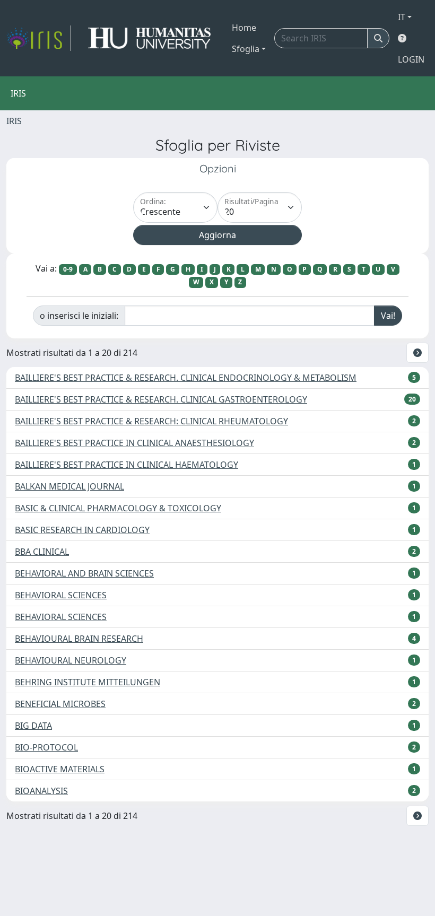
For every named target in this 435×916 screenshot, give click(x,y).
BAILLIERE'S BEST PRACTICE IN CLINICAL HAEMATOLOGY (126, 464)
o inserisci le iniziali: (79, 315)
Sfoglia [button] (245, 49)
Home (244, 27)
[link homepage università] (149, 38)
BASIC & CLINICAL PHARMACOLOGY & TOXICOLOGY (118, 508)
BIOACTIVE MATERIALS (60, 769)
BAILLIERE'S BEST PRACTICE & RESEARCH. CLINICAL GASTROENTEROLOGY (161, 399)
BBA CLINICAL (42, 551)
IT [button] (401, 17)
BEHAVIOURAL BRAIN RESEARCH (79, 638)
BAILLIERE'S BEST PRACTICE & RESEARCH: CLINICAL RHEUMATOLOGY (151, 421)
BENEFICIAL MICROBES (60, 704)
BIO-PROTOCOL (46, 747)
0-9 (68, 269)
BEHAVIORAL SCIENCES (61, 595)
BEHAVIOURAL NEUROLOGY (70, 660)
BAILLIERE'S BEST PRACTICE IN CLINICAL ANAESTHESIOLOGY (134, 443)
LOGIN (411, 59)
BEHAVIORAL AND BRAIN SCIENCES (84, 573)
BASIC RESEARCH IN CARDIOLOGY (82, 530)
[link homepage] (38, 38)
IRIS (14, 121)
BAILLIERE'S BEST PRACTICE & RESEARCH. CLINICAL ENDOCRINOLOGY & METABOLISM (185, 377)
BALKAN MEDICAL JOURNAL (69, 486)
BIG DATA (33, 725)
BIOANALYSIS (41, 791)
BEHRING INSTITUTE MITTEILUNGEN (87, 682)
